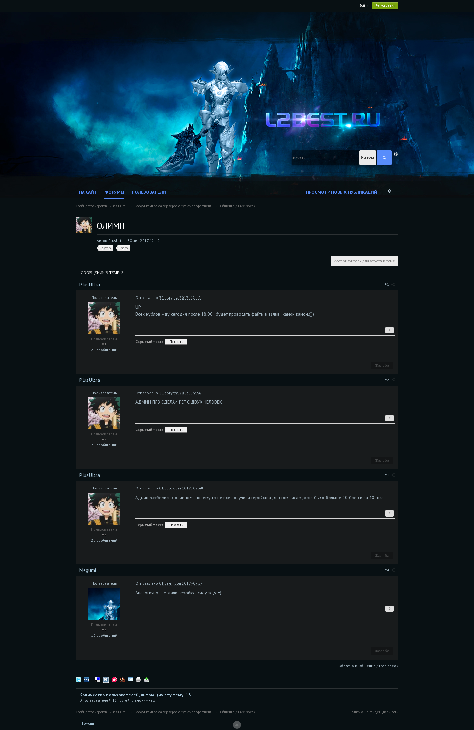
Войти (364, 5)
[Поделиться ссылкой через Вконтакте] (106, 679)
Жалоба (382, 365)
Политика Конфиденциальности (374, 712)
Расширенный (395, 154)
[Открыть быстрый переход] (389, 193)
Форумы (114, 192)
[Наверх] (237, 725)
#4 (387, 569)
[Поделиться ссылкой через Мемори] (114, 679)
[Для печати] (138, 679)
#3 (387, 474)
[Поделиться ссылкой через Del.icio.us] (97, 679)
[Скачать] (146, 679)
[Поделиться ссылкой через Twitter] (78, 679)
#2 (387, 379)
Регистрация (385, 5)
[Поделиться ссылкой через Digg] (86, 679)
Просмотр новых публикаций (341, 192)
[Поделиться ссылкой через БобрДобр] (122, 679)
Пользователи (149, 192)
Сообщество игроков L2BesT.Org (101, 712)
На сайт (88, 192)
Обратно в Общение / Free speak (368, 665)
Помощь (88, 723)
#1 (387, 284)
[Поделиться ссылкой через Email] (130, 679)
